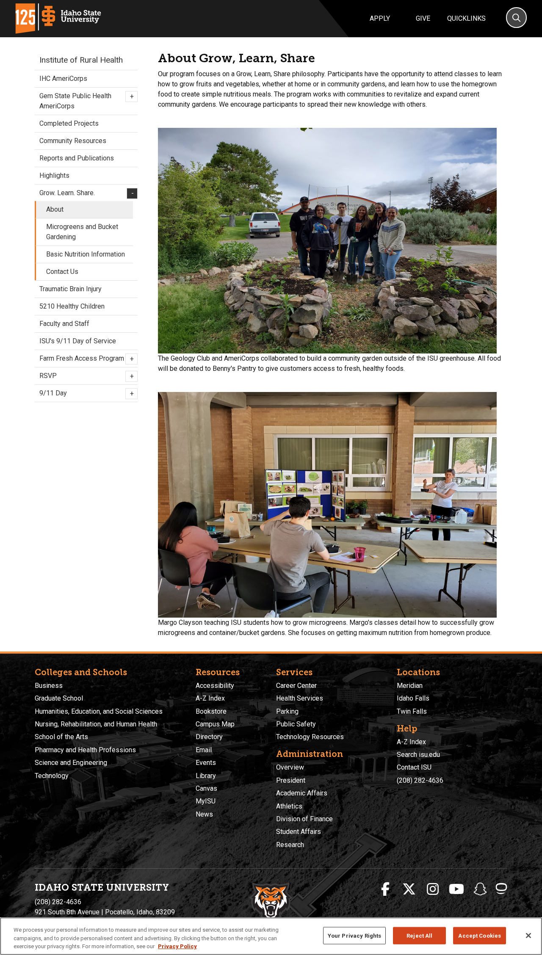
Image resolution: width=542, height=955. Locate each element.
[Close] (528, 935)
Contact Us (62, 272)
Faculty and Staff (64, 324)
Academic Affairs (301, 793)
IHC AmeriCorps (63, 79)
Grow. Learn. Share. (86, 193)
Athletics (289, 806)
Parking (287, 711)
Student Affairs (298, 832)
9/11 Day (86, 393)
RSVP (86, 376)
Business (49, 686)
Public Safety (296, 724)
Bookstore (211, 711)
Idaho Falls (413, 698)
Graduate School (59, 698)
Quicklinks (466, 18)
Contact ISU (414, 767)
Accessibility (215, 686)
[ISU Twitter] (409, 889)
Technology (52, 776)
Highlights (54, 175)
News (204, 814)
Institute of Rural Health (81, 60)
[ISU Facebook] (385, 889)
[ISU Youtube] (456, 889)
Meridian (410, 686)
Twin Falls (412, 711)
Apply (380, 18)
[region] (271, 936)
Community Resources (72, 141)
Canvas (206, 788)
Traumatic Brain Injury (70, 289)
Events (206, 763)
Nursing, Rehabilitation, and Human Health (96, 724)
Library (206, 776)
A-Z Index (210, 698)
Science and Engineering (71, 763)
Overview (290, 767)
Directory (209, 737)
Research (290, 845)
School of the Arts (61, 737)
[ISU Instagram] (432, 889)
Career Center (296, 686)
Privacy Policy (177, 946)
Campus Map (215, 724)
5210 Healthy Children (72, 306)
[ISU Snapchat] (480, 889)
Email (204, 750)
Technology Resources (310, 737)
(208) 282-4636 (420, 780)
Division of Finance (304, 819)
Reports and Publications (76, 158)
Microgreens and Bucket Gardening (82, 232)
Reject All (419, 935)
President (290, 780)
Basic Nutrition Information (85, 254)
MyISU (206, 801)
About (55, 209)
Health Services (299, 698)
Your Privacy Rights (354, 935)
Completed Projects (69, 123)
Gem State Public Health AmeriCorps (86, 101)
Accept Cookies (479, 935)
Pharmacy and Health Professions (85, 750)
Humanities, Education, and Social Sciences (99, 711)
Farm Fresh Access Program (86, 358)
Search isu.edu (418, 755)
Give (423, 18)
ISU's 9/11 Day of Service (77, 341)
